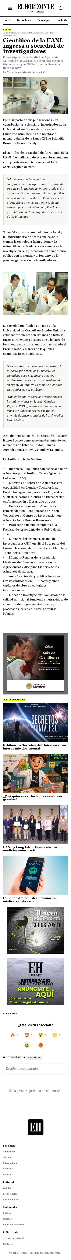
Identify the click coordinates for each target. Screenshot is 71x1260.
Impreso (7, 1218)
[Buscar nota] (61, 8)
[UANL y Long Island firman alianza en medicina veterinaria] (35, 824)
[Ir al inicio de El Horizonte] (35, 8)
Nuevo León (9, 1151)
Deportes (8, 1174)
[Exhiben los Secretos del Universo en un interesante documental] (35, 722)
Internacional (10, 1163)
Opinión (7, 1188)
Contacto (8, 1244)
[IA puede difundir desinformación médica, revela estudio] (35, 875)
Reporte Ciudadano (13, 1224)
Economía (8, 1168)
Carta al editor (11, 1199)
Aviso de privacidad (13, 1238)
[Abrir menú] (10, 8)
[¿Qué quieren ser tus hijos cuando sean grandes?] (35, 773)
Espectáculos (10, 1193)
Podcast (7, 1213)
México (7, 1157)
